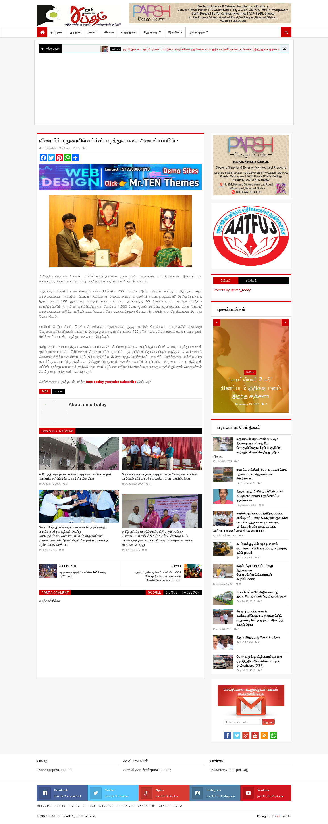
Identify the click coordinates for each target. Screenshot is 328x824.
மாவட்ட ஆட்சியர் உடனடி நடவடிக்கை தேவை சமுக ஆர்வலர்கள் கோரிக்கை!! (262, 474)
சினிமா (109, 32)
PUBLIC (60, 806)
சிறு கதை (151, 32)
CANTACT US (147, 806)
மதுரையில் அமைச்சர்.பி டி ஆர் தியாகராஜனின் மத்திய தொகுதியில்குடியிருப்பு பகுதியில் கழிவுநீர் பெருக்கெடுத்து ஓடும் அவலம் (247, 447)
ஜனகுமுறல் (197, 32)
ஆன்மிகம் (175, 32)
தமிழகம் (57, 32)
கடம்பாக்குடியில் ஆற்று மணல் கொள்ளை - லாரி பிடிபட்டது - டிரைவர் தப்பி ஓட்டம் (262, 548)
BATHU (286, 816)
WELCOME (44, 806)
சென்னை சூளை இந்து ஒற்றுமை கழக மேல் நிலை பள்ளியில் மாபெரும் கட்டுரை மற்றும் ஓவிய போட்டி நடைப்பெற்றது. (159, 476)
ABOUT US (106, 806)
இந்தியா (75, 32)
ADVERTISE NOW (170, 806)
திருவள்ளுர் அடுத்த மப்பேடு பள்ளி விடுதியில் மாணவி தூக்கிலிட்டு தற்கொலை (260, 496)
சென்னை (58, 391)
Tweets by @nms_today (232, 290)
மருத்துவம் (129, 32)
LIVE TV (74, 806)
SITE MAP (89, 806)
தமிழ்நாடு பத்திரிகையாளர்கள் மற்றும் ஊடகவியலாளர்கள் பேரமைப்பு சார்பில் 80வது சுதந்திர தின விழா (75, 476)
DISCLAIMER (126, 806)
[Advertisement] (164, 87)
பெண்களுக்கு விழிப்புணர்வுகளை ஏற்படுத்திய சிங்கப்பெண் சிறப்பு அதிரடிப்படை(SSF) (259, 661)
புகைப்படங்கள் (250, 380)
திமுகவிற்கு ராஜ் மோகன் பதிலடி (259, 637)
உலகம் (93, 32)
